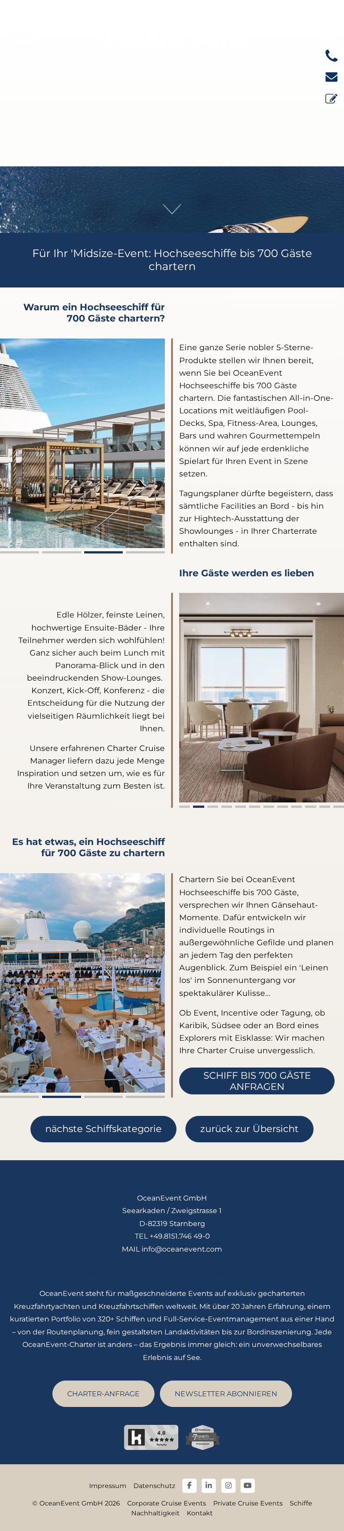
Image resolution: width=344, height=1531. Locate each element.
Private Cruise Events (248, 1503)
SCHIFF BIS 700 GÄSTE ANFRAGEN (257, 1081)
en (329, 34)
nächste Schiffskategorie (103, 1128)
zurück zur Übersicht (249, 1128)
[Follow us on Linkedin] (209, 1486)
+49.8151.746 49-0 (180, 1236)
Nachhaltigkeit (155, 1513)
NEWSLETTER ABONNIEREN (226, 1393)
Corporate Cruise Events (166, 1503)
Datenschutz (154, 1486)
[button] (19, 552)
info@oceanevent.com (182, 1249)
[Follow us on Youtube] (248, 1486)
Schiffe (301, 1503)
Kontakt (200, 1513)
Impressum (107, 1486)
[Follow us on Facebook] (189, 1486)
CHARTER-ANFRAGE (103, 1393)
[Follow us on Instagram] (228, 1486)
